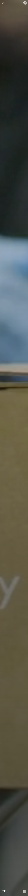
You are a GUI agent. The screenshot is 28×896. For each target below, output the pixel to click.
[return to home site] (3, 3)
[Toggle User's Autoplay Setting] (24, 891)
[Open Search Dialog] (25, 3)
